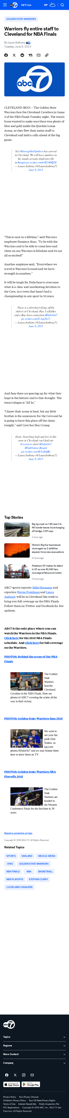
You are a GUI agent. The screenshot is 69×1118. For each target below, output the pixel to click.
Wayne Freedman (28, 592)
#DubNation (31, 448)
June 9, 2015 (36, 170)
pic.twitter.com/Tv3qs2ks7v (36, 318)
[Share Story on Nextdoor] (30, 55)
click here (32, 643)
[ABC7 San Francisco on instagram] (23, 1075)
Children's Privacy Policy (14, 1100)
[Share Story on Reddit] (22, 55)
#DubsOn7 (51, 315)
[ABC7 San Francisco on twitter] (15, 1075)
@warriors (26, 444)
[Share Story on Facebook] (6, 55)
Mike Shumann (42, 587)
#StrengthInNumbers (31, 151)
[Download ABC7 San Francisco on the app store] (11, 1084)
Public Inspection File (49, 1104)
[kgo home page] (9, 1024)
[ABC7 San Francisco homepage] (14, 5)
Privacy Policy (9, 1097)
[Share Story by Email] (39, 55)
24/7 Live (26, 5)
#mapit (21, 162)
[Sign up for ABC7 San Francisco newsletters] (32, 1075)
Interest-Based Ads (27, 1104)
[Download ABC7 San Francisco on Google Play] (31, 1084)
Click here (11, 638)
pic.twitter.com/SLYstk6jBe (35, 451)
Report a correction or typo (18, 833)
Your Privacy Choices (29, 1097)
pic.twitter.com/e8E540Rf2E (41, 162)
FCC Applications (11, 1108)
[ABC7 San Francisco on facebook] (6, 1075)
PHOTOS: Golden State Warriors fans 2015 (33, 718)
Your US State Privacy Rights (42, 1100)
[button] (5, 4)
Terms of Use (9, 1104)
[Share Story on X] (14, 55)
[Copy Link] (47, 55)
